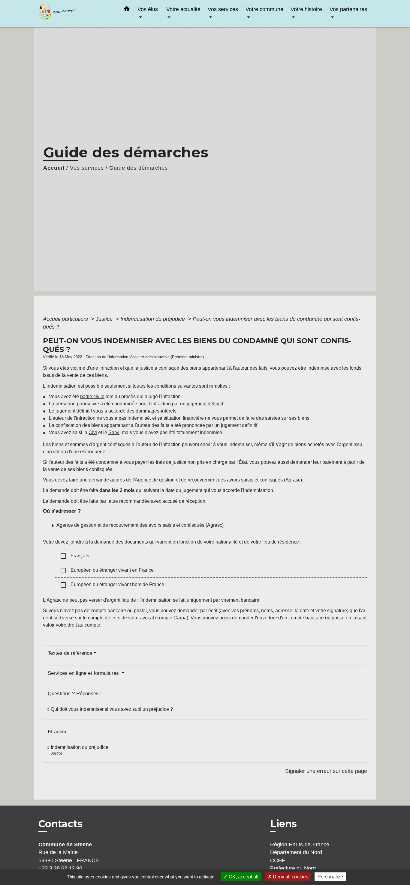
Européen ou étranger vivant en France (107, 570)
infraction (109, 368)
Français (74, 556)
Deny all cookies (290, 876)
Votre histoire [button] (306, 9)
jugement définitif (205, 403)
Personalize (330, 876)
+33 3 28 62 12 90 (60, 868)
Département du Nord (296, 852)
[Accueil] (75, 13)
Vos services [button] (223, 9)
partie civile (92, 396)
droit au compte (84, 624)
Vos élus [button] (147, 9)
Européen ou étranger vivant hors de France (112, 585)
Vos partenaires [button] (348, 9)
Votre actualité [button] (183, 9)
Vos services (87, 168)
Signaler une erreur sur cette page (326, 771)
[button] (126, 10)
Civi (93, 432)
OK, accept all (243, 876)
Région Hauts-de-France (299, 845)
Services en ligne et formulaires (84, 673)
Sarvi (113, 432)
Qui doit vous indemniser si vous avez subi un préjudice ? (112, 709)
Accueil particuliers (66, 319)
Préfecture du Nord (293, 868)
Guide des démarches (138, 168)
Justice (105, 319)
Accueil (54, 168)
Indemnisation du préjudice (153, 319)
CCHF (277, 860)
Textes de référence (70, 653)
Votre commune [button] (264, 9)
